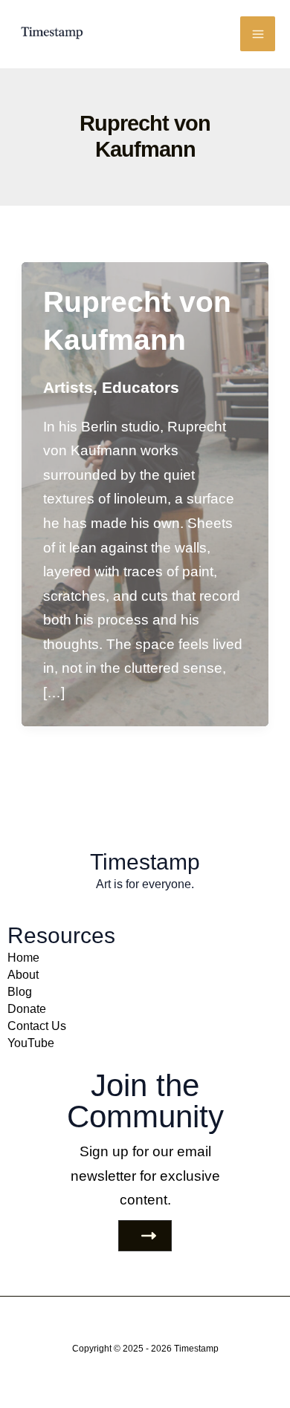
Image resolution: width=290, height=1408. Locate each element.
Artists (68, 387)
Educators (140, 387)
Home (23, 957)
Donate (26, 1008)
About (23, 974)
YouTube (30, 1042)
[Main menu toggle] (257, 33)
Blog (19, 991)
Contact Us (36, 1025)
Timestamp (196, 1348)
